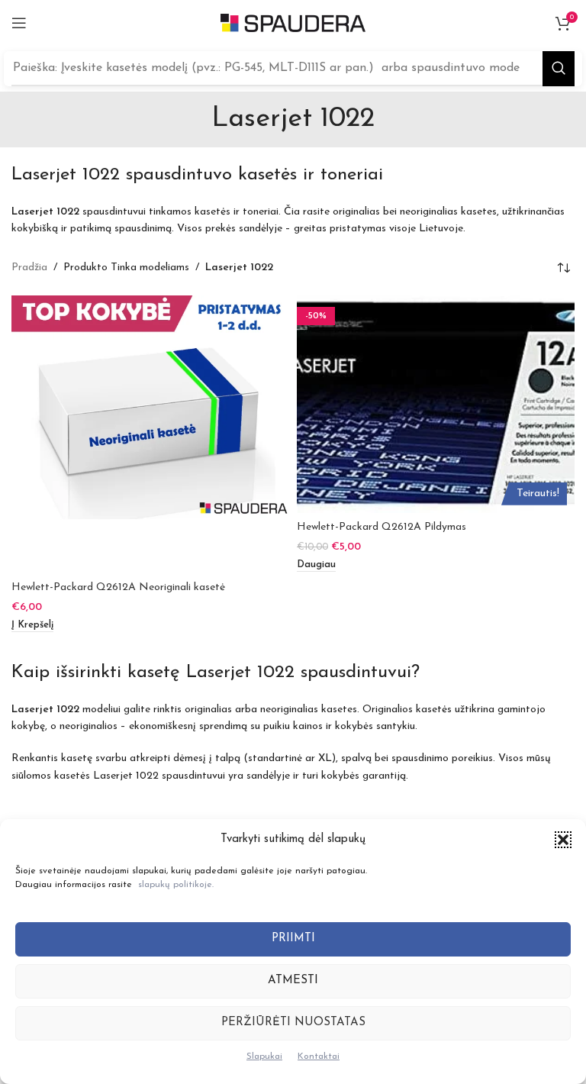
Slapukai (264, 1056)
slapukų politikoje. (176, 884)
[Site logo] (293, 22)
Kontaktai (319, 1056)
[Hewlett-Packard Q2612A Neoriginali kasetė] (150, 434)
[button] (563, 839)
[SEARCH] (559, 68)
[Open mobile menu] (19, 23)
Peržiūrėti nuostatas (293, 1022)
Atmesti (293, 980)
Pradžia (29, 267)
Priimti (293, 938)
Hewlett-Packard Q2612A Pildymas (381, 527)
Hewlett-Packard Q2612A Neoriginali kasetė (118, 587)
